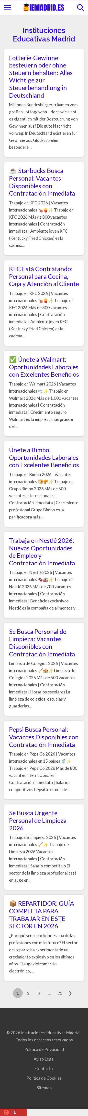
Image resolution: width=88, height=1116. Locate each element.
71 (60, 993)
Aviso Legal (44, 1059)
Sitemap (44, 1087)
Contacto (44, 1068)
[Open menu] (7, 7)
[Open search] (80, 7)
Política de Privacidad (44, 1049)
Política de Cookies (44, 1078)
